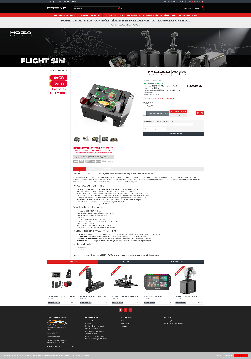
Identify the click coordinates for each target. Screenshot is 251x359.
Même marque (124, 261)
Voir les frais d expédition (173, 134)
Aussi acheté (73, 261)
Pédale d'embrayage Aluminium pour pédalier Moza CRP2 (94, 296)
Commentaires (105, 169)
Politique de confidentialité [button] (80, 355)
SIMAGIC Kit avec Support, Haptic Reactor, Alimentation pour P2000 (62, 296)
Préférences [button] (228, 355)
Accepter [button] (241, 355)
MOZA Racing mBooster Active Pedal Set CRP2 (126, 296)
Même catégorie (177, 261)
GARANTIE (91, 169)
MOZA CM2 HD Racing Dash (153, 296)
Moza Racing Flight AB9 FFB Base (186, 296)
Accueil (113, 25)
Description (79, 169)
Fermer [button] (218, 355)
